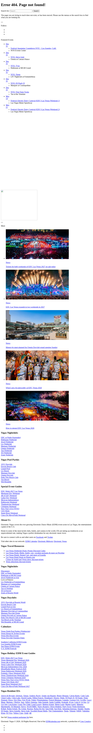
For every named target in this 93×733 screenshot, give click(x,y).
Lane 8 (77, 702)
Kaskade (65, 702)
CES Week (5, 511)
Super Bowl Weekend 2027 (11, 684)
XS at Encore (6, 591)
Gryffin (83, 700)
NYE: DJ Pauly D (18, 83)
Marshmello (5, 707)
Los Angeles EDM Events (11, 644)
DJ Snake (79, 698)
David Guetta (26, 698)
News (8, 262)
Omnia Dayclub (7, 475)
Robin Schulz (12, 709)
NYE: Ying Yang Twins (20, 92)
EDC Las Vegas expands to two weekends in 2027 (25, 307)
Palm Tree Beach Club (9, 477)
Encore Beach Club (8, 466)
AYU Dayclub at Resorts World (13, 602)
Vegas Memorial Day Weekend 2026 (15, 660)
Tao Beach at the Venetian (11, 620)
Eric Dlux (17, 700)
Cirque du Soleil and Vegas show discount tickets (24, 559)
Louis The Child (24, 704)
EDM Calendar (31, 541)
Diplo (62, 698)
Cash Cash (85, 696)
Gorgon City (74, 700)
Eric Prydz (26, 700)
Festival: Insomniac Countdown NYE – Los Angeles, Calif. (33, 48)
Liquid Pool (5, 469)
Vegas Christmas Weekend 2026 (13, 678)
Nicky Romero (43, 707)
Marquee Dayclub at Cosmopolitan (14, 611)
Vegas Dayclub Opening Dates (13, 638)
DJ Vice (9, 713)
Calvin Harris (74, 696)
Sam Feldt (49, 709)
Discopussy (5, 571)
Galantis (65, 700)
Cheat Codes (6, 698)
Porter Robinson (78, 707)
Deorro (56, 698)
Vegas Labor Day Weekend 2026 (13, 665)
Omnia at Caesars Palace (10, 586)
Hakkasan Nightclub (9, 440)
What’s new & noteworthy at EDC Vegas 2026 (24, 388)
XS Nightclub (6, 453)
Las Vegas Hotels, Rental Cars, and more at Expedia (26, 555)
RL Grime (22, 709)
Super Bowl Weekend (9, 513)
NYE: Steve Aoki (17, 57)
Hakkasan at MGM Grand (11, 575)
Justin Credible (55, 702)
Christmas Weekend (8, 506)
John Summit (43, 702)
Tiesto (66, 711)
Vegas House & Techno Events (13, 633)
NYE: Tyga (15, 66)
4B (30, 713)
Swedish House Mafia (39, 711)
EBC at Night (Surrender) (11, 437)
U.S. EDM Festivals (8, 648)
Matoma (80, 704)
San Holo (57, 709)
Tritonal (72, 711)
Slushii (86, 709)
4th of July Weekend (9, 496)
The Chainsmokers (55, 711)
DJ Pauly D (69, 698)
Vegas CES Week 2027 (10, 682)
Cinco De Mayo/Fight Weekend (13, 515)
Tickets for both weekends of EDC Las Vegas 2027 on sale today (31, 267)
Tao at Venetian (7, 588)
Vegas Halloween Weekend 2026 (13, 671)
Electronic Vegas (60, 541)
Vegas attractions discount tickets (18, 562)
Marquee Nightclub (8, 446)
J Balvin (17, 702)
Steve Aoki (25, 711)
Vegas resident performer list (18, 717)
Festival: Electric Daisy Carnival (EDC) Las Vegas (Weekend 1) (35, 101)
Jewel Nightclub (7, 442)
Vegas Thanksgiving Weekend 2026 (15, 675)
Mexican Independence (10, 500)
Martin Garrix (70, 704)
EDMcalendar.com (53, 721)
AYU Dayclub (6, 464)
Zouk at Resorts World (9, 593)
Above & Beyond (8, 696)
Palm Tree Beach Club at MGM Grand (16, 618)
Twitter (50, 537)
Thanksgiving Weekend (10, 504)
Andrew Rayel (34, 696)
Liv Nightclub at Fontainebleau (13, 582)
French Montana (55, 700)
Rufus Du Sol (39, 709)
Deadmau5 (48, 698)
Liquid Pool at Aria (8, 607)
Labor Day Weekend (9, 498)
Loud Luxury (36, 704)
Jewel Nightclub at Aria (10, 578)
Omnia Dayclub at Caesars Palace (14, 615)
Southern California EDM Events (14, 642)
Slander (80, 709)
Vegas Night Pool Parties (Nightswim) (15, 631)
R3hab (3, 709)
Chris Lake (16, 698)
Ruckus (30, 709)
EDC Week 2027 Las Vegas (12, 491)
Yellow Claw (18, 713)
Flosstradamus (42, 700)
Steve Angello (14, 711)
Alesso (25, 696)
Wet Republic (6, 482)
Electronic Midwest (45, 541)
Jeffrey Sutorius (31, 702)
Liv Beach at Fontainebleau (11, 609)
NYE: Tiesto (15, 74)
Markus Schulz (48, 704)
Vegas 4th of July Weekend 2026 (13, 662)
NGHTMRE (32, 707)
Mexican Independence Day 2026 (14, 667)
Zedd (26, 713)
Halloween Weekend (9, 502)
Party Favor (66, 707)
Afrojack (19, 696)
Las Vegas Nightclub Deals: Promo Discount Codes (25, 551)
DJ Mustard (15, 707)
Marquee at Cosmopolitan (11, 584)
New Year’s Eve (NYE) (10, 509)
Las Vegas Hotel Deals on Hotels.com (20, 557)
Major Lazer (59, 704)
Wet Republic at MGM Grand (12, 622)
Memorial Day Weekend (10, 493)
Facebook (40, 537)
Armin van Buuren (48, 696)
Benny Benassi (62, 696)
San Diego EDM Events (10, 646)
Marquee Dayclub (8, 473)
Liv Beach (5, 471)
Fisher (33, 700)
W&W (78, 711)
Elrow (10, 700)
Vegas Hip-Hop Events (10, 636)
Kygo (71, 702)
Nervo (23, 707)
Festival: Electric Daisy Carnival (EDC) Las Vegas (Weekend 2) (35, 109)
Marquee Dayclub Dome (10, 613)
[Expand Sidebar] (2, 22)
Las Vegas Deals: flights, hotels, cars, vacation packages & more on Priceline (35, 553)
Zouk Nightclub (7, 455)
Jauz (22, 702)
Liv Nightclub (6, 444)
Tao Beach (5, 480)
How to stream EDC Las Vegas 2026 (20, 428)
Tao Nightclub (6, 451)
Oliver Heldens (56, 707)
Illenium (9, 702)
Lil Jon (83, 702)
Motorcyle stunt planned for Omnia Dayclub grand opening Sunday (32, 347)
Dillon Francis (37, 698)
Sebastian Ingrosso (69, 709)
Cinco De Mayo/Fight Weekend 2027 (15, 686)
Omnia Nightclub (7, 448)
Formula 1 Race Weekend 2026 (13, 673)
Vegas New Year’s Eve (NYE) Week (15, 680)
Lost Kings (12, 704)
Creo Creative (85, 721)
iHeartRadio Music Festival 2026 (13, 669)
